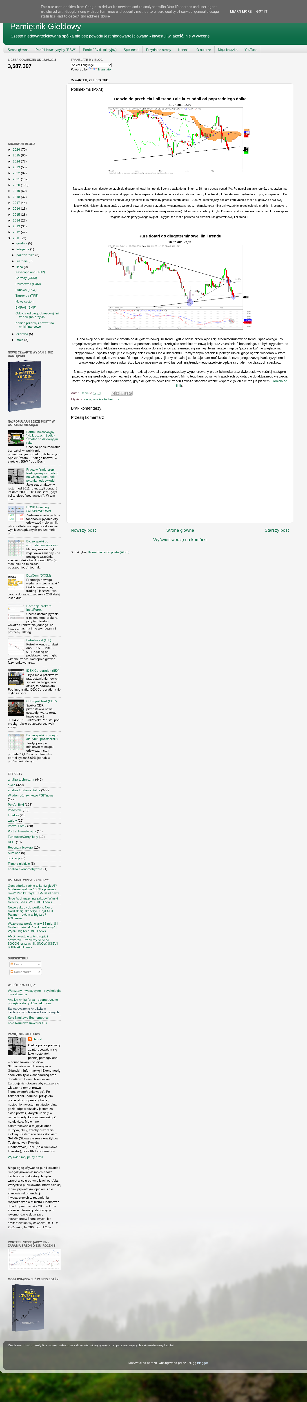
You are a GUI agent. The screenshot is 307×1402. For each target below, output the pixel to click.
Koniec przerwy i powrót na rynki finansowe (35, 324)
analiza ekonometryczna (25, 869)
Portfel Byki (16, 804)
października (25, 255)
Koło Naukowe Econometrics (28, 1017)
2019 (17, 191)
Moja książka (228, 50)
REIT (11, 842)
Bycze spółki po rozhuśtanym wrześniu (42, 543)
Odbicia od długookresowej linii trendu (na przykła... (37, 315)
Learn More (241, 11)
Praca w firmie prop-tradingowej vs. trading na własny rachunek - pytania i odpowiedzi (42, 475)
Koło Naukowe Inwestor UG (27, 1023)
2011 (16, 238)
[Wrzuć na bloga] (117, 393)
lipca (20, 267)
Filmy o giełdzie (19, 863)
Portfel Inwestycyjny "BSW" (56, 50)
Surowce (14, 853)
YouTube (251, 50)
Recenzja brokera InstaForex (38, 607)
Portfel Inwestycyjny (22, 831)
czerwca (22, 334)
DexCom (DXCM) (38, 575)
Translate (104, 69)
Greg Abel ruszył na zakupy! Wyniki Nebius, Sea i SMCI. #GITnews (33, 900)
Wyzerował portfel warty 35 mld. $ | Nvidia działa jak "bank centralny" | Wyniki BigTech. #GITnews (33, 927)
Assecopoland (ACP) (30, 272)
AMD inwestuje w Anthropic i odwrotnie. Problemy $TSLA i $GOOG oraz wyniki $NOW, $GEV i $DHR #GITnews (33, 942)
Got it (262, 11)
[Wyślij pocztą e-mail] (113, 393)
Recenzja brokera (20, 847)
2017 (17, 202)
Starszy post (277, 530)
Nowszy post (83, 530)
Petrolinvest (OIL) (38, 640)
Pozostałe (15, 810)
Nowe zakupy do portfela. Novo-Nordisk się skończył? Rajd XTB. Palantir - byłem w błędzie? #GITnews (31, 913)
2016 (17, 208)
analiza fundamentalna (24, 790)
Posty (17, 964)
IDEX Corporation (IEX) (42, 670)
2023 (17, 167)
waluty (12, 820)
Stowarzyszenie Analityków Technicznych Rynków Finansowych (33, 1010)
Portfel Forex (17, 826)
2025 (17, 155)
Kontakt (183, 50)
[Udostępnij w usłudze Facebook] (126, 393)
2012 (17, 232)
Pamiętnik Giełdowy (45, 26)
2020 (17, 185)
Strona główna (18, 50)
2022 (17, 173)
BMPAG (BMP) (26, 307)
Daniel (37, 1039)
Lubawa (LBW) (26, 290)
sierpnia (22, 261)
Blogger (202, 1363)
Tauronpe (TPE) (27, 295)
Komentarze (22, 972)
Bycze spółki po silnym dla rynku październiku (42, 737)
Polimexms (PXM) (28, 284)
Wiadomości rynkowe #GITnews (30, 795)
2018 (17, 197)
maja (20, 340)
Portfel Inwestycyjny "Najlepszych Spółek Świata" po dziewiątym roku (42, 437)
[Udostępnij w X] (122, 393)
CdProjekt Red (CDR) (41, 701)
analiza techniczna (106, 399)
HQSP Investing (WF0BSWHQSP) (38, 509)
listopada (23, 249)
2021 (17, 179)
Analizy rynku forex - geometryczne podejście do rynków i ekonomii (33, 1001)
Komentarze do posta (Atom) (108, 552)
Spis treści (131, 50)
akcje (87, 399)
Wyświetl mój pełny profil (25, 1157)
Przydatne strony (158, 50)
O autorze (203, 50)
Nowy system (25, 301)
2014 (17, 220)
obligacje (14, 858)
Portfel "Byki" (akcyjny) (100, 50)
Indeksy (13, 815)
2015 (17, 214)
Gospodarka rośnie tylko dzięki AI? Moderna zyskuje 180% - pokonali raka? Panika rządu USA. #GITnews (33, 889)
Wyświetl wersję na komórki (180, 539)
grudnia (22, 243)
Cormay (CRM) (26, 278)
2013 (17, 226)
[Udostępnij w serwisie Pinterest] (130, 393)
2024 (17, 161)
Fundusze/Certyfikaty (23, 836)
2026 (17, 149)
